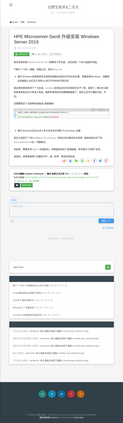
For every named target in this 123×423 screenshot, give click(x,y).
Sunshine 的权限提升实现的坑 (27, 314)
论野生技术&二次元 (63, 7)
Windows (31, 22)
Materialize (79, 417)
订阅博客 (35, 180)
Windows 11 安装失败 (23, 307)
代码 (22, 22)
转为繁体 (57, 54)
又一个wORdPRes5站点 (63, 13)
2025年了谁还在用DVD (23, 300)
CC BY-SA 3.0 (77, 173)
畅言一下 (106, 221)
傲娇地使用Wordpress (49, 417)
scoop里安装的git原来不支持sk (27, 292)
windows (27, 185)
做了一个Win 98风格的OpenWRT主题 (31, 285)
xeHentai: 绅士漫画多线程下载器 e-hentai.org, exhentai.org (59, 331)
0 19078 (41, 54)
